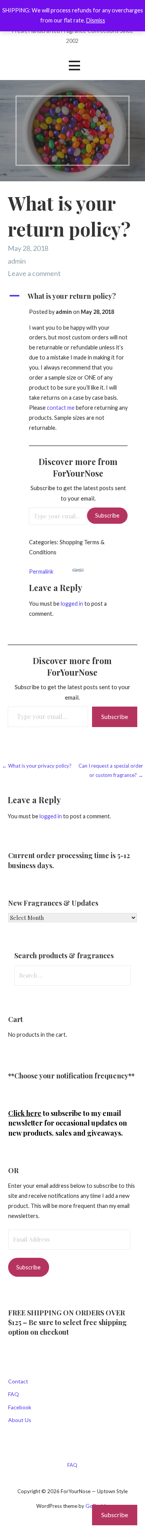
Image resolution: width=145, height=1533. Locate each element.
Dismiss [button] (95, 20)
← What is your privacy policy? (37, 766)
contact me (61, 407)
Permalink (41, 571)
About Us (19, 1420)
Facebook (19, 1407)
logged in (72, 603)
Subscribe (107, 515)
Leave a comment (34, 273)
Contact (18, 1381)
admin (17, 261)
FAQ (13, 1394)
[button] (74, 65)
